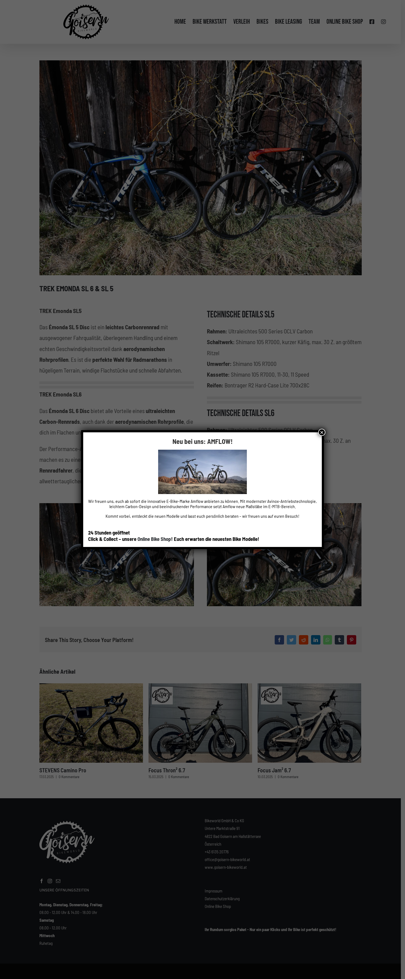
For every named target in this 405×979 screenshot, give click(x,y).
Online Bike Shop (154, 539)
